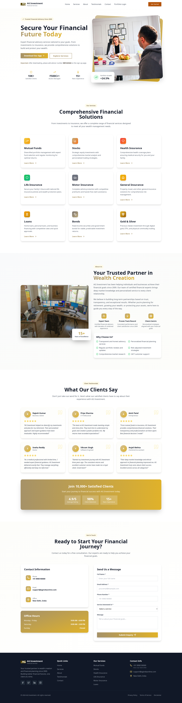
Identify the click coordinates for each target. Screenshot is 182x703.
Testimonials (96, 4)
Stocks (96, 669)
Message (100, 615)
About (85, 4)
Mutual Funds (99, 665)
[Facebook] (23, 683)
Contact (108, 4)
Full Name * (101, 574)
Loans (96, 684)
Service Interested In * (105, 604)
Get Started (155, 4)
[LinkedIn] (34, 683)
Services (76, 4)
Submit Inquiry (126, 635)
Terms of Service (145, 695)
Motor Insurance (100, 680)
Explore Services (60, 56)
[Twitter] (29, 683)
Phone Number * (103, 594)
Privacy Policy (132, 695)
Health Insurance (100, 673)
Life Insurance (99, 677)
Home (67, 4)
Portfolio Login (120, 4)
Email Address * (103, 584)
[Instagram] (40, 683)
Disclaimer (157, 695)
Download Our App (33, 55)
